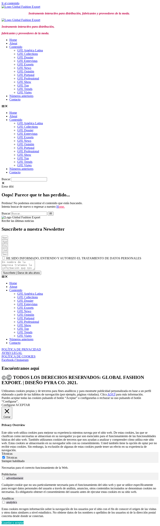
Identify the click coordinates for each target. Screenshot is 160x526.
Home (13, 39)
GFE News (24, 68)
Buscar (6, 179)
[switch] (3, 478)
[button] (79, 106)
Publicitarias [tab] (9, 474)
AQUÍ (111, 394)
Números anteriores (21, 96)
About (13, 43)
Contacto (14, 99)
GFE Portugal (25, 75)
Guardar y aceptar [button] (13, 522)
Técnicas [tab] (7, 453)
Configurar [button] (8, 405)
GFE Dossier (25, 57)
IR (50, 213)
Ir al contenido (10, 3)
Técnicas (11, 457)
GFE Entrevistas (27, 61)
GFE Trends (24, 89)
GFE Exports (25, 64)
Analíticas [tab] (8, 498)
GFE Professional (28, 78)
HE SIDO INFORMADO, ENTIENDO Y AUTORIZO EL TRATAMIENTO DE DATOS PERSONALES (73, 258)
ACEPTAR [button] (23, 405)
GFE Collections (27, 54)
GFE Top (23, 85)
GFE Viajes (24, 92)
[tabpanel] (80, 468)
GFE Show (24, 82)
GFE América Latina (30, 50)
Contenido (15, 47)
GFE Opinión (25, 71)
